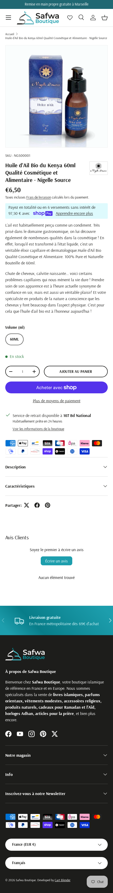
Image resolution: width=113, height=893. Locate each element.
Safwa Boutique (26, 880)
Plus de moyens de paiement (56, 400)
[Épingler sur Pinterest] (47, 505)
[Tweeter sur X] (26, 505)
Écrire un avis (56, 560)
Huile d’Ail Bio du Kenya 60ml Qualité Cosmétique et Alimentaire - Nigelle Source (56, 38)
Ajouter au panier (75, 371)
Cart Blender (62, 880)
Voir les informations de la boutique (38, 428)
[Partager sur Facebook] (37, 505)
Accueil (9, 34)
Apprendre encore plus (74, 213)
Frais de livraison (38, 197)
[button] (104, 17)
